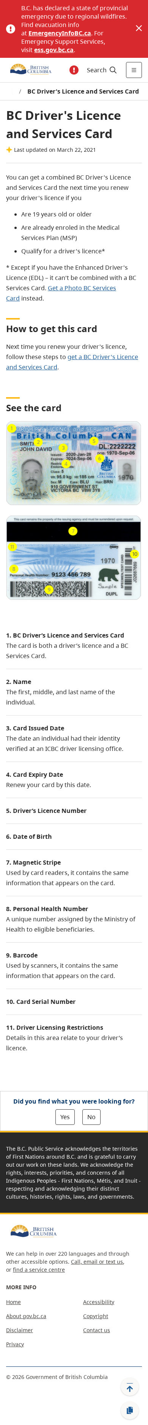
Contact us (96, 1330)
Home (13, 1302)
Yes (65, 1117)
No (91, 1117)
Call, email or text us (97, 1261)
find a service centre (39, 1269)
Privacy (15, 1344)
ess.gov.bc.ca (54, 50)
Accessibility (98, 1302)
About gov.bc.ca (26, 1316)
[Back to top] (130, 1386)
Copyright (95, 1316)
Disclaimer (19, 1330)
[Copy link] (130, 1410)
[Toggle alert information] (74, 70)
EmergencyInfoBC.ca (59, 33)
